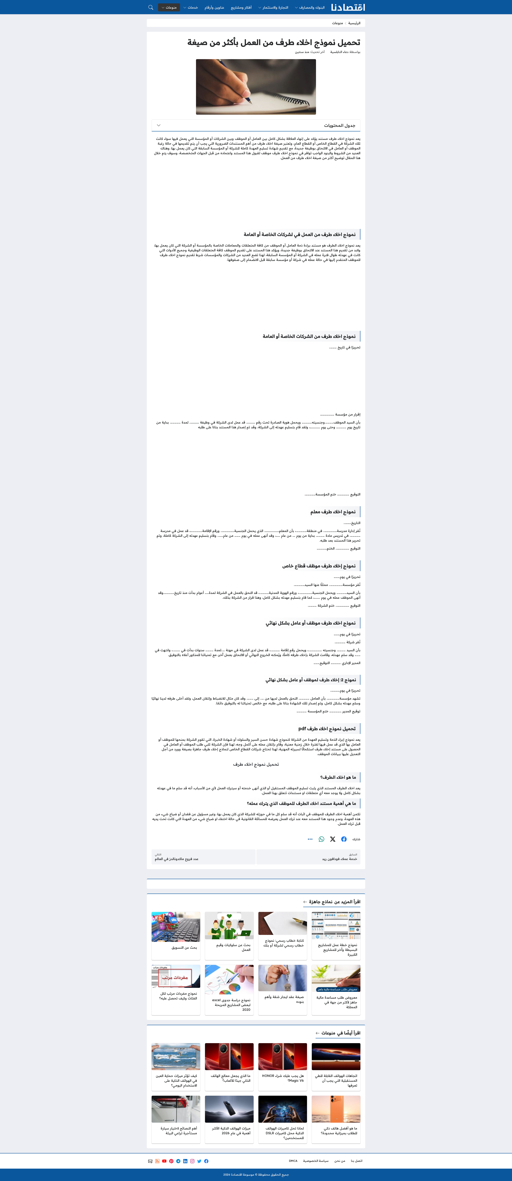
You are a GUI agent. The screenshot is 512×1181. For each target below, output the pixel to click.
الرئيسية (354, 23)
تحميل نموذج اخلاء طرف (256, 764)
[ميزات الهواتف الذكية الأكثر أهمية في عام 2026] (229, 1119)
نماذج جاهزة (320, 901)
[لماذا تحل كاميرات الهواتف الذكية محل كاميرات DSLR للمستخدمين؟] (282, 1119)
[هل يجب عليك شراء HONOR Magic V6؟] (282, 1067)
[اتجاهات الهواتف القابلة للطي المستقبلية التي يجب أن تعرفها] (336, 1067)
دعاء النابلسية (339, 52)
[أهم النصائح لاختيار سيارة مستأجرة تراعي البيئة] (176, 1119)
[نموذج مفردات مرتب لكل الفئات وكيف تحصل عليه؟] (176, 990)
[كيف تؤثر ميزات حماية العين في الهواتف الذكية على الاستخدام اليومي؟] (176, 1067)
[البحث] (151, 7)
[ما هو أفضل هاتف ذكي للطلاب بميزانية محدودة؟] (336, 1119)
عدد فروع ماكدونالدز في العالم (176, 859)
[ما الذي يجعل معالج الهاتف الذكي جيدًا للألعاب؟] (229, 1067)
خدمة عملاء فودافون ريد (339, 859)
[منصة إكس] (332, 839)
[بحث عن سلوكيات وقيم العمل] (229, 936)
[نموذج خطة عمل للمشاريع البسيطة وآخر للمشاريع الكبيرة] (336, 936)
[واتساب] (321, 839)
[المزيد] (310, 839)
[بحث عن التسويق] (176, 936)
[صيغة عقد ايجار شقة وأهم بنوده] (282, 990)
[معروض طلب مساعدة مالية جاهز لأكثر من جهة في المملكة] (336, 990)
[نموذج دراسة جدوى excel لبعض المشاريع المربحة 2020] (229, 990)
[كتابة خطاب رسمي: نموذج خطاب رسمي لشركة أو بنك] (282, 936)
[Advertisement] (256, 191)
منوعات (337, 23)
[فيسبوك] (343, 839)
